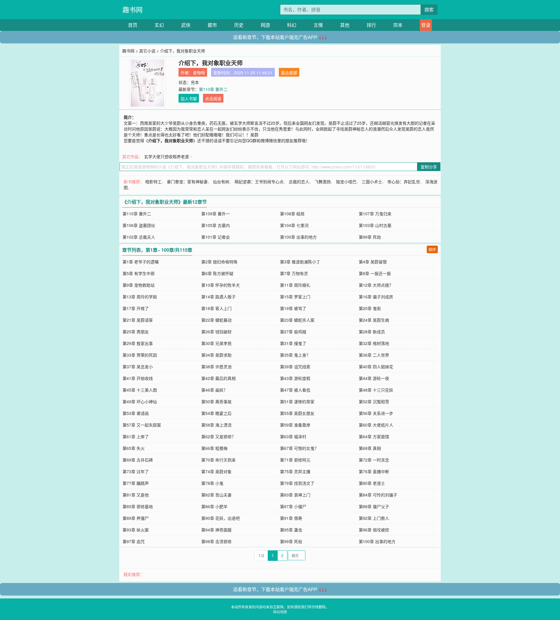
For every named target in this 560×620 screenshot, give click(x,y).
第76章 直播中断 (374, 471)
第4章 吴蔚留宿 (373, 262)
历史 (239, 25)
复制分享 (429, 167)
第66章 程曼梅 (214, 448)
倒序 (432, 249)
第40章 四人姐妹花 (376, 366)
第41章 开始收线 (138, 378)
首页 (132, 25)
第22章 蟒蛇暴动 (216, 320)
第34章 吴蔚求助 (216, 355)
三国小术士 (372, 181)
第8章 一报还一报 (375, 273)
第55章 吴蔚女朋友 (297, 413)
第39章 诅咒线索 (295, 366)
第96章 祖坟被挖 (374, 530)
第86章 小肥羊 (214, 506)
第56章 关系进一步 (376, 413)
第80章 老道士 (372, 483)
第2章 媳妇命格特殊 (219, 262)
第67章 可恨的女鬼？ (299, 448)
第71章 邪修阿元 (295, 460)
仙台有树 (221, 181)
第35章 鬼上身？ (295, 355)
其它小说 (147, 51)
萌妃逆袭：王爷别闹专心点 (259, 181)
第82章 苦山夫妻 (216, 495)
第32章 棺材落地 (374, 343)
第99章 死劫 (370, 237)
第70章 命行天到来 (218, 460)
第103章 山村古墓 (375, 225)
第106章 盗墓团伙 (139, 225)
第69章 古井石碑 (138, 460)
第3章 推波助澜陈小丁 (300, 262)
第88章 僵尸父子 (374, 506)
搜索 (429, 9)
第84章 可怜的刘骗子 (378, 495)
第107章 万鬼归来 (375, 213)
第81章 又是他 (136, 495)
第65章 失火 (134, 448)
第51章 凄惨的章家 (297, 401)
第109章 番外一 (215, 213)
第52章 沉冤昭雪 (374, 401)
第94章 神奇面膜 (216, 530)
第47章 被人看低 (295, 390)
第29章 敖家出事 (138, 343)
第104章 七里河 (294, 225)
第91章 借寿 (291, 518)
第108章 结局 (292, 213)
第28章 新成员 (372, 331)
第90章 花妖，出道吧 (220, 518)
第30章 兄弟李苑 (216, 343)
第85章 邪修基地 (138, 506)
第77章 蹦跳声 (136, 483)
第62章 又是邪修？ (218, 436)
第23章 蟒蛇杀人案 (297, 320)
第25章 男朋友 (136, 331)
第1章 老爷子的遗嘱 (141, 262)
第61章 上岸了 (136, 436)
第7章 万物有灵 (294, 273)
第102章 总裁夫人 (139, 237)
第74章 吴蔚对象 (216, 471)
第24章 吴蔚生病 (374, 320)
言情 (318, 25)
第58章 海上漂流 (216, 425)
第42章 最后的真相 (218, 378)
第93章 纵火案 (136, 530)
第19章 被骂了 (293, 308)
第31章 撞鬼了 (293, 343)
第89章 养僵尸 (136, 518)
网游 (265, 25)
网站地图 (280, 611)
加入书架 (189, 98)
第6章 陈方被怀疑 (217, 273)
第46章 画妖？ (214, 390)
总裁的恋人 (299, 181)
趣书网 (133, 9)
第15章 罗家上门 (295, 297)
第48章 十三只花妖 (376, 390)
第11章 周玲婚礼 (295, 285)
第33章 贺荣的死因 (140, 355)
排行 (371, 25)
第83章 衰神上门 (295, 495)
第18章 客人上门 (216, 308)
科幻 (291, 25)
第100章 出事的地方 (298, 237)
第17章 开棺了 (136, 308)
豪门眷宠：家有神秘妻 (187, 181)
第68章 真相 (370, 448)
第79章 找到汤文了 (297, 483)
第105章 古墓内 (215, 225)
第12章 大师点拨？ (376, 285)
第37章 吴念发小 (138, 366)
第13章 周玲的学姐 (140, 297)
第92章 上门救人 (374, 518)
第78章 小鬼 (212, 483)
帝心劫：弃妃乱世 (403, 181)
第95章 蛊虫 (291, 530)
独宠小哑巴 (346, 181)
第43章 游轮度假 (295, 378)
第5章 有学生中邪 (139, 273)
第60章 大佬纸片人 (376, 425)
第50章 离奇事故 (216, 401)
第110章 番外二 (213, 89)
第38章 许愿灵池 (216, 366)
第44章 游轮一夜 (374, 378)
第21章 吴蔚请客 (138, 320)
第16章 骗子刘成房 (376, 297)
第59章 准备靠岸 (295, 425)
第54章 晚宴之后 (216, 413)
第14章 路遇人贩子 (218, 297)
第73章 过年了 (136, 471)
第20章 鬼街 (370, 308)
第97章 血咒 (134, 541)
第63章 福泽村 (293, 436)
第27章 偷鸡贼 (293, 331)
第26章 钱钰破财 (216, 331)
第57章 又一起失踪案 (142, 425)
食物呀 (199, 72)
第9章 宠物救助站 (139, 285)
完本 (397, 25)
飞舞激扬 (322, 181)
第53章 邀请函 (136, 413)
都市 (212, 25)
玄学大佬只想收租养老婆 (166, 156)
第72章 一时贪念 (374, 460)
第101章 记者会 (215, 237)
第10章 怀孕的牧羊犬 (220, 285)
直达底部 (289, 72)
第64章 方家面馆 (374, 436)
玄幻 (159, 25)
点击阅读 (213, 98)
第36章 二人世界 (374, 355)
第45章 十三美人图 (140, 390)
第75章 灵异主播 (295, 471)
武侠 (185, 25)
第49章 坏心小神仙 (140, 401)
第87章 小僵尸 (293, 506)
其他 (344, 25)
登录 (425, 25)
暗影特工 (153, 181)
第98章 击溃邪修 (216, 541)
